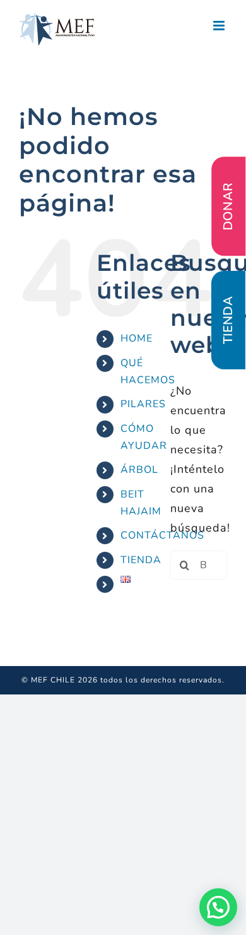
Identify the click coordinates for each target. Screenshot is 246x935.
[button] (218, 907)
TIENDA (140, 560)
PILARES (143, 404)
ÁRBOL (139, 470)
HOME (136, 338)
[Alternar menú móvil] (220, 25)
